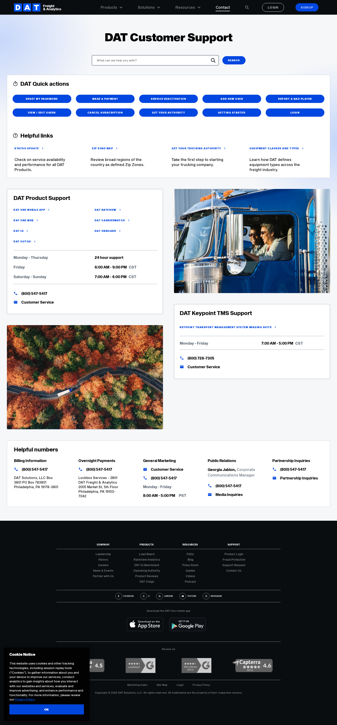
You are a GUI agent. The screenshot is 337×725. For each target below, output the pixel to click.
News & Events (103, 570)
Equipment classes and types (274, 148)
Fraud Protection (234, 559)
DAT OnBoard (105, 231)
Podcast (190, 581)
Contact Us (233, 570)
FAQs (190, 554)
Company (103, 544)
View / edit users (42, 112)
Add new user (232, 98)
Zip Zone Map (102, 148)
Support (234, 544)
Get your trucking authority (196, 148)
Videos (190, 576)
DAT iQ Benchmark (146, 565)
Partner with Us (103, 576)
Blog (190, 559)
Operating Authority (146, 570)
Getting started (232, 112)
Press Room (190, 565)
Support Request (234, 565)
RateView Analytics (147, 559)
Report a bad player (295, 98)
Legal (180, 684)
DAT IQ (19, 231)
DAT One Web (24, 220)
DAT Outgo (22, 241)
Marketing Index (137, 684)
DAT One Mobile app (29, 209)
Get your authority (168, 112)
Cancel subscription (105, 112)
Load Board (147, 554)
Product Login (233, 554)
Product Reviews (146, 576)
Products (109, 7)
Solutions (146, 7)
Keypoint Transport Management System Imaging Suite (226, 327)
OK (46, 709)
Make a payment (105, 98)
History (103, 559)
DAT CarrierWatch (110, 220)
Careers (103, 565)
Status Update (26, 148)
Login (273, 7)
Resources (185, 7)
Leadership (103, 554)
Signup (307, 7)
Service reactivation (168, 98)
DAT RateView (105, 209)
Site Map (162, 684)
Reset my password (42, 98)
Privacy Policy (201, 684)
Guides (190, 570)
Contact (223, 7)
